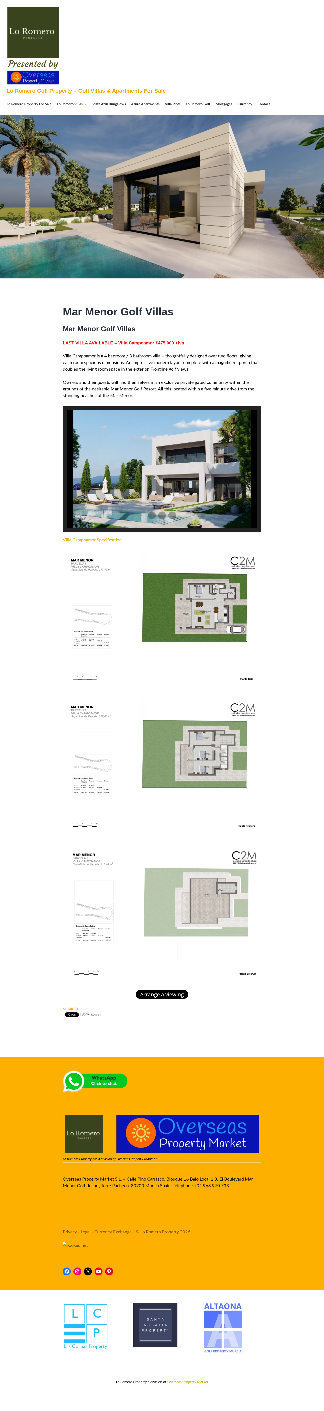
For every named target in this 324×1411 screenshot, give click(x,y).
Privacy (70, 1232)
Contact (263, 104)
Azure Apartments (145, 104)
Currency (245, 104)
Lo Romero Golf (198, 104)
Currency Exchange (113, 1232)
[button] (152, 515)
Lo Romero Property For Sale (29, 104)
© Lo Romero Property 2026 (163, 1232)
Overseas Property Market (187, 1382)
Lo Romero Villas (70, 104)
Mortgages (224, 104)
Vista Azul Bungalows (109, 104)
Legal (86, 1232)
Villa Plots (173, 104)
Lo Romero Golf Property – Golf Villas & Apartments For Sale (86, 91)
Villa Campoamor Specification (92, 540)
